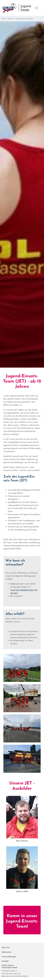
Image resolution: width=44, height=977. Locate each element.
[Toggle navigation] (36, 7)
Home (3, 18)
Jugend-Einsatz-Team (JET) (24, 18)
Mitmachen (10, 18)
